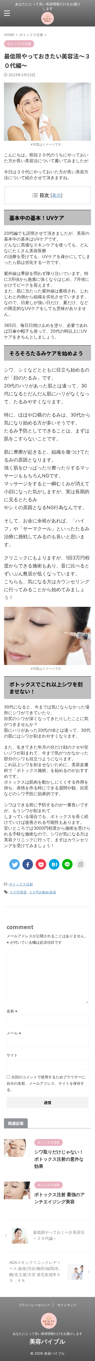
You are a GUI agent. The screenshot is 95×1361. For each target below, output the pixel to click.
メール (14, 1033)
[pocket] (41, 864)
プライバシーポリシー (34, 1305)
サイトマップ (66, 1305)
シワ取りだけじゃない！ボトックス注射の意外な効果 (59, 1159)
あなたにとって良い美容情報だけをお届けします (47, 1334)
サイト (12, 1055)
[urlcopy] (80, 864)
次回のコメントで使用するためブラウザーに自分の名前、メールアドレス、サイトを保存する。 (46, 1083)
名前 (12, 1011)
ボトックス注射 (21, 884)
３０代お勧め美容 (42, 892)
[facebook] (27, 864)
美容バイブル (47, 1341)
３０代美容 (18, 892)
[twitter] (14, 864)
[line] (67, 864)
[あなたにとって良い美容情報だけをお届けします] (47, 20)
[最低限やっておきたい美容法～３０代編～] (54, 864)
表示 (56, 195)
